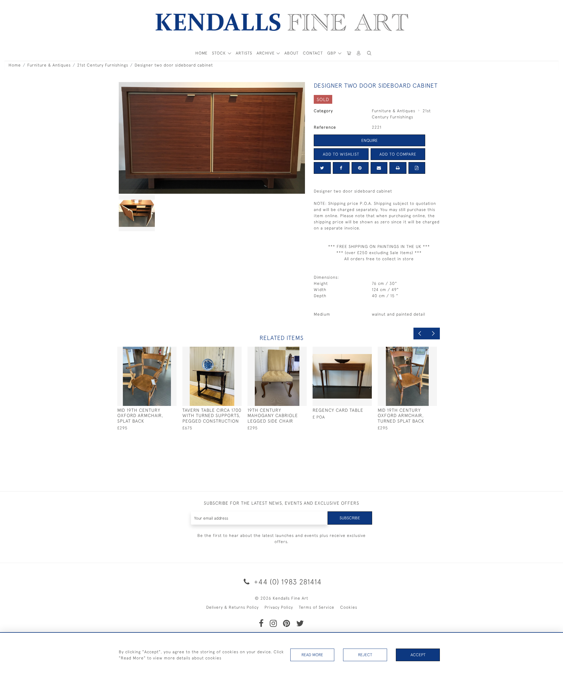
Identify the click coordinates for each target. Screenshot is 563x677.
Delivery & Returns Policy (232, 607)
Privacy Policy (278, 607)
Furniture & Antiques (49, 65)
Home (15, 65)
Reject (365, 654)
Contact (313, 53)
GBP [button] (332, 53)
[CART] (349, 53)
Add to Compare (397, 154)
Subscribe (350, 518)
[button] (369, 53)
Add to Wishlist (341, 154)
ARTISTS (244, 53)
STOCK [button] (219, 53)
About (291, 53)
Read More (312, 654)
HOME (201, 53)
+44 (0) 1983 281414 (287, 581)
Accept (418, 654)
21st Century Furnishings (102, 65)
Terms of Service (316, 607)
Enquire (369, 140)
